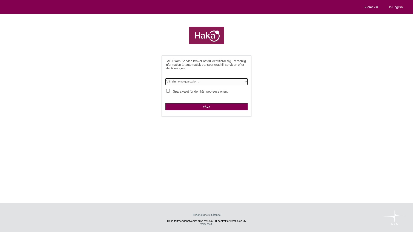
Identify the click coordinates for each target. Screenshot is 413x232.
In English (396, 7)
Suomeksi (371, 7)
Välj (206, 106)
